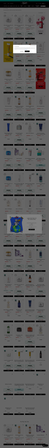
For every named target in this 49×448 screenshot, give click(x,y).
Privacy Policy (26, 49)
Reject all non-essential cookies (33, 45)
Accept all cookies (27, 51)
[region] (24, 49)
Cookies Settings (22, 51)
